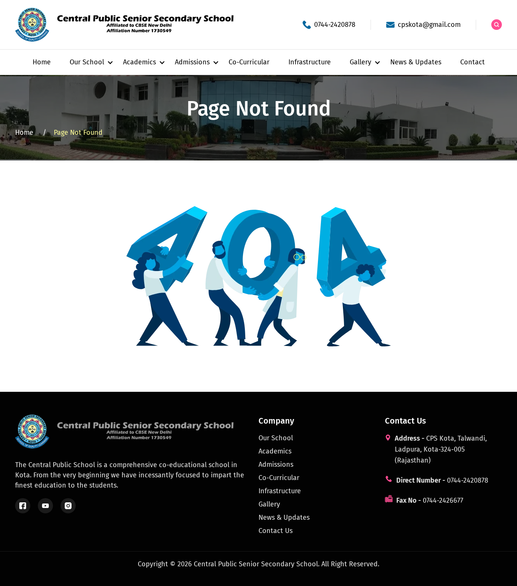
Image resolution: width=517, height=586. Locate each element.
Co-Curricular (249, 62)
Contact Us (275, 531)
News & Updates (415, 62)
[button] (87, 62)
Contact (472, 62)
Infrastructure (309, 62)
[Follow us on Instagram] (68, 505)
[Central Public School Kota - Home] (128, 25)
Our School (275, 438)
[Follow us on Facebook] (22, 505)
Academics (274, 451)
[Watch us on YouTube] (45, 505)
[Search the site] (496, 24)
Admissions (275, 464)
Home (42, 62)
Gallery (269, 504)
